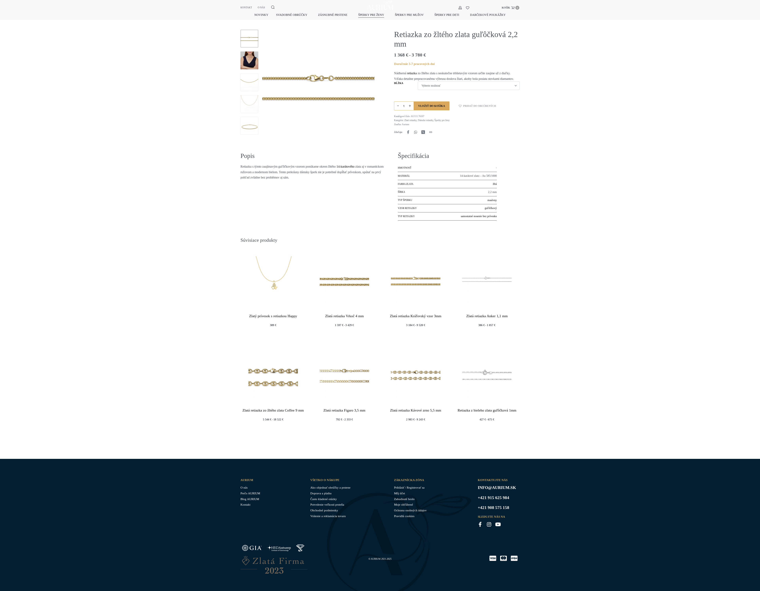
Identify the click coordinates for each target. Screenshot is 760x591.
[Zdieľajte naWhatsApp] (415, 132)
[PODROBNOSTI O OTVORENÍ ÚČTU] (460, 8)
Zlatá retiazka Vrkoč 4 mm (344, 316)
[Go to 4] (249, 104)
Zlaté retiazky (410, 120)
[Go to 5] (249, 126)
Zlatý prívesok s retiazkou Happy (273, 316)
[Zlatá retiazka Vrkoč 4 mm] (344, 281)
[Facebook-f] (480, 524)
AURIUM (376, 559)
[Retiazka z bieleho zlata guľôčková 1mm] (487, 375)
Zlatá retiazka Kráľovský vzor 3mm (415, 316)
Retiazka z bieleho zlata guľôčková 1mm (487, 410)
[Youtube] (498, 524)
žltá (495, 183)
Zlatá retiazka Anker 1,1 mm (487, 316)
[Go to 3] (249, 82)
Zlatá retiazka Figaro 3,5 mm (344, 410)
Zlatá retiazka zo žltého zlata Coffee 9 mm (273, 410)
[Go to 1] (249, 39)
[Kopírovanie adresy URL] (430, 132)
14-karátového (345, 166)
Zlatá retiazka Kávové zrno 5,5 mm (415, 410)
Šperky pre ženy (442, 120)
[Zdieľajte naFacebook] (408, 132)
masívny (492, 200)
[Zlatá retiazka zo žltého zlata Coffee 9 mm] (273, 375)
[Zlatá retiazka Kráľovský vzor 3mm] (415, 281)
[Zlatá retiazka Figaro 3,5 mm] (344, 375)
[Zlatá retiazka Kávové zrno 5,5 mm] (415, 375)
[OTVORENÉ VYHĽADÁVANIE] (273, 7)
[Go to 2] (249, 60)
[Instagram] (489, 524)
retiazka (412, 73)
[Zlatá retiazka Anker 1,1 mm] (487, 281)
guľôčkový (491, 208)
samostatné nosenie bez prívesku (479, 216)
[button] (477, 106)
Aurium (405, 124)
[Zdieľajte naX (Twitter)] (423, 132)
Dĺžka (398, 83)
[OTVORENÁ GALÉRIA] (318, 86)
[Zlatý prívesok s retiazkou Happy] (273, 281)
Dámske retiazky (425, 120)
